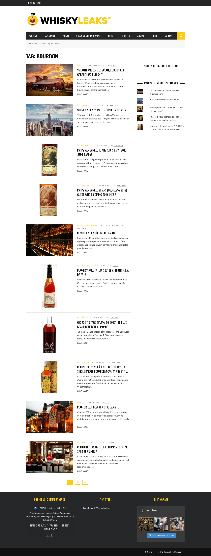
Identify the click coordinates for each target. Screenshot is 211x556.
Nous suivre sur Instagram (163, 535)
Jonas (114, 65)
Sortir (126, 35)
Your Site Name (162, 552)
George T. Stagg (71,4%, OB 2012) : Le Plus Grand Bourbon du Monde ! (102, 324)
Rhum (66, 35)
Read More (82, 94)
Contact (169, 35)
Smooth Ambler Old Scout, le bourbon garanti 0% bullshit (100, 72)
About (140, 35)
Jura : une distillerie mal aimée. (164, 99)
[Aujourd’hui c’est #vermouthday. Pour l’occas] (177, 524)
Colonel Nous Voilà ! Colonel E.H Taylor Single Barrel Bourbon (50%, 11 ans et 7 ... (102, 369)
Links (154, 35)
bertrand (114, 105)
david (115, 266)
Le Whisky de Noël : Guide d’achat (97, 233)
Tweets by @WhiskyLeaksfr (96, 507)
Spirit (111, 35)
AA (78, 146)
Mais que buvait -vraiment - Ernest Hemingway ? (50, 527)
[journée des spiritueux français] (161, 524)
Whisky (33, 35)
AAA (79, 185)
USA (79, 105)
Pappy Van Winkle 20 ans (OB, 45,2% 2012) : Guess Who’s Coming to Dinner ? (102, 192)
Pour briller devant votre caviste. (98, 407)
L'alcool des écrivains (88, 35)
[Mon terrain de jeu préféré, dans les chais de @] (146, 524)
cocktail (81, 442)
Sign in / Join (34, 3)
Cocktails (50, 35)
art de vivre (83, 226)
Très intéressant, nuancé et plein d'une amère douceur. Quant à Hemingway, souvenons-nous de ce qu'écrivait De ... (50, 516)
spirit (80, 402)
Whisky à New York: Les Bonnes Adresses (101, 110)
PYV (107, 402)
